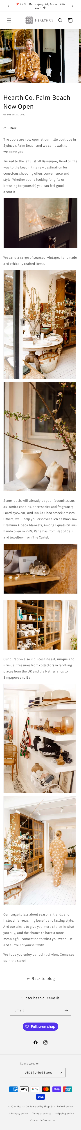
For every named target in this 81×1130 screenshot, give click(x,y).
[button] (9, 20)
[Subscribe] (66, 1010)
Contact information (42, 1120)
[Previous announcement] (8, 6)
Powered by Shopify (41, 1106)
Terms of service (41, 1113)
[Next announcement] (73, 6)
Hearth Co (23, 1106)
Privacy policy (19, 1113)
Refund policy (65, 1106)
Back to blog (43, 978)
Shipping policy (64, 1113)
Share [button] (13, 128)
